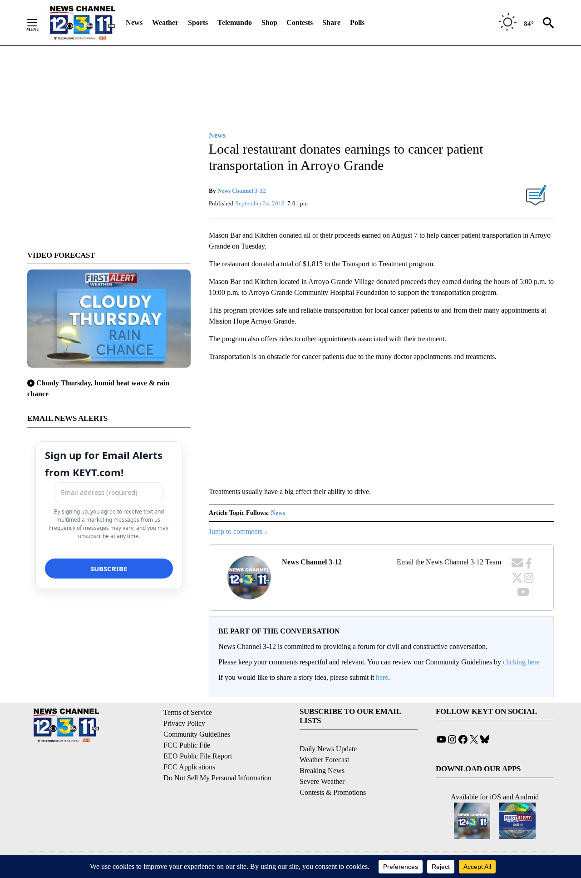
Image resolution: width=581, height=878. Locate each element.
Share (331, 22)
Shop (269, 22)
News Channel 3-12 (241, 190)
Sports (198, 22)
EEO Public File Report (197, 756)
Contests (299, 22)
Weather (165, 22)
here (382, 677)
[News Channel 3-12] (82, 23)
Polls (357, 22)
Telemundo (234, 22)
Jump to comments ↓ (238, 531)
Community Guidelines (196, 734)
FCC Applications (189, 767)
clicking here (521, 662)
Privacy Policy (184, 723)
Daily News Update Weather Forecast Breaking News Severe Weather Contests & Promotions (333, 770)
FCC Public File (186, 745)
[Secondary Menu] (39, 22)
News (134, 22)
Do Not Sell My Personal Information (217, 778)
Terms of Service (187, 712)
